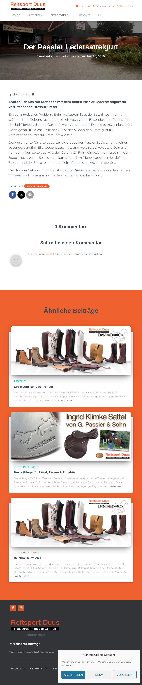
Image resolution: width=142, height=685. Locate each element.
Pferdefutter (60, 15)
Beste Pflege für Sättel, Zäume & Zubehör (44, 472)
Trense (42, 652)
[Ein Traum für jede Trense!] (71, 350)
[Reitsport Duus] (27, 6)
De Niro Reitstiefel (27, 558)
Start (16, 15)
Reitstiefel (28, 652)
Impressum (84, 6)
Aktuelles (20, 381)
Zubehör (50, 652)
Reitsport (19, 652)
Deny (99, 675)
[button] (41, 15)
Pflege (11, 652)
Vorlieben (125, 675)
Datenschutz (126, 6)
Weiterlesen (64, 400)
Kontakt (84, 15)
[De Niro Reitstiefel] (71, 522)
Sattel (36, 652)
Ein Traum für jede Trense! (33, 386)
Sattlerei (34, 15)
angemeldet (46, 253)
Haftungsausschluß (104, 6)
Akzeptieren (73, 675)
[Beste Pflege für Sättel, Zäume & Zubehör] (71, 436)
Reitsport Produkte (37, 186)
